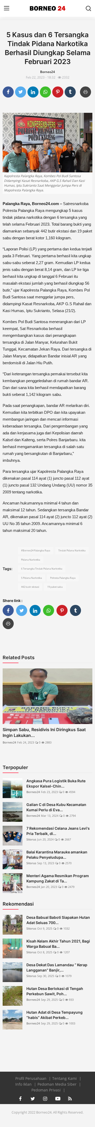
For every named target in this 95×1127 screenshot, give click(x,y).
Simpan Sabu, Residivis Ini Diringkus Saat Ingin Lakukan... (44, 732)
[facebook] (20, 1098)
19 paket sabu (55, 587)
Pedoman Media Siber (57, 1084)
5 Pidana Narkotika (31, 578)
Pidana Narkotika (30, 559)
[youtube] (57, 1098)
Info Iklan (24, 1084)
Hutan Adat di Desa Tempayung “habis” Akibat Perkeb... (54, 1015)
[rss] (70, 1098)
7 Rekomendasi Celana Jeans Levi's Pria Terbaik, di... (58, 831)
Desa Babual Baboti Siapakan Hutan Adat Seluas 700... (58, 920)
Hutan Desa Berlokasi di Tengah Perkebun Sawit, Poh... (54, 991)
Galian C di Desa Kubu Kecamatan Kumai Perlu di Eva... (56, 807)
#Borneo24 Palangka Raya (35, 550)
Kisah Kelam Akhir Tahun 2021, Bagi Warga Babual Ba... (58, 944)
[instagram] (45, 1098)
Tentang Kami (65, 1078)
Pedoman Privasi (46, 1089)
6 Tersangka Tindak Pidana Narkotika (41, 568)
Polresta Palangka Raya (62, 578)
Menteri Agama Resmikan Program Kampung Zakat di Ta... (57, 878)
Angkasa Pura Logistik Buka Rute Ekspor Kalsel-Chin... (56, 783)
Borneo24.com (46, 203)
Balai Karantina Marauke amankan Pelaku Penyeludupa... (56, 854)
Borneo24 (9, 742)
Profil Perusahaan (31, 1078)
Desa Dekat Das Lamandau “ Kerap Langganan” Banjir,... (56, 967)
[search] (88, 8)
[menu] (6, 8)
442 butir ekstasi (30, 587)
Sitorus (31, 839)
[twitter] (32, 1098)
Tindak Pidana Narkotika (72, 550)
